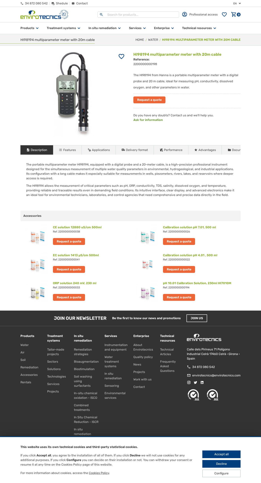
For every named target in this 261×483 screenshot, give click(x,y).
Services (135, 28)
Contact (139, 387)
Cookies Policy (99, 473)
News (137, 364)
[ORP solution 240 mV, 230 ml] (75, 291)
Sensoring (112, 386)
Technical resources (197, 28)
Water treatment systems (112, 361)
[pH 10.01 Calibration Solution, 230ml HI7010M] (185, 291)
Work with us (142, 379)
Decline (221, 464)
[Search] (101, 14)
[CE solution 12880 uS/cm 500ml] (75, 235)
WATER (153, 40)
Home (139, 40)
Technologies (56, 376)
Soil (23, 360)
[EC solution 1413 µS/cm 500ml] (75, 263)
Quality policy (143, 357)
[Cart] (236, 14)
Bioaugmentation (86, 361)
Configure (221, 473)
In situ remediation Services (82, 434)
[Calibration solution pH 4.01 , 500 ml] (185, 263)
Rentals (25, 382)
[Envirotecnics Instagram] (189, 382)
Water (24, 345)
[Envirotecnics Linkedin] (202, 382)
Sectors (52, 361)
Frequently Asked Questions (168, 366)
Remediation (29, 367)
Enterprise (162, 28)
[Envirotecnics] (44, 15)
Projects (53, 391)
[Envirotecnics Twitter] (195, 382)
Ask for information (148, 120)
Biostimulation (84, 369)
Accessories (29, 375)
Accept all (221, 454)
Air (22, 352)
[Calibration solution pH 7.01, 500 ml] (185, 235)
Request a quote (149, 100)
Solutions (54, 369)
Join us (197, 318)
